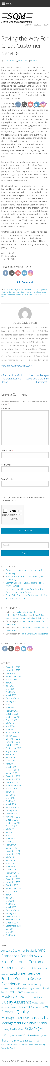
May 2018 (10, 798)
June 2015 (10, 897)
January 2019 (11, 773)
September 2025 (13, 676)
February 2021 (12, 711)
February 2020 (12, 732)
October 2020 (12, 714)
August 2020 (11, 720)
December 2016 (13, 851)
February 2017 (12, 844)
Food (46, 988)
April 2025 (10, 692)
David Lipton (23, 61)
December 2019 (13, 738)
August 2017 (11, 826)
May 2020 (10, 726)
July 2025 (10, 682)
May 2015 (10, 901)
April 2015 (10, 904)
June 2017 (10, 832)
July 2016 (10, 857)
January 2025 (11, 701)
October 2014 (12, 922)
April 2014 (10, 935)
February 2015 (12, 910)
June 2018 (10, 795)
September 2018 (13, 785)
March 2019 (11, 767)
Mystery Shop (6, 294)
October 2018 (12, 782)
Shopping (5, 1029)
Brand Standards (10, 289)
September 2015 (13, 888)
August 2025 (11, 679)
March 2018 (11, 804)
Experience (10, 983)
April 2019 (10, 763)
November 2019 (13, 742)
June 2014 (10, 929)
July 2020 (10, 723)
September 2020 (13, 717)
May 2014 (10, 932)
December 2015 (13, 879)
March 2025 (11, 695)
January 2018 (11, 810)
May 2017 (10, 835)
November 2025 (13, 670)
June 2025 (10, 685)
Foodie (4, 992)
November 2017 (13, 816)
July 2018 (10, 792)
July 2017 (10, 829)
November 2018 (13, 779)
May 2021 (10, 704)
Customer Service (8, 292)
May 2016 (10, 863)
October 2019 (12, 745)
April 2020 (10, 729)
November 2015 (13, 882)
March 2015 (11, 907)
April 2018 (10, 801)
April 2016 (10, 866)
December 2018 (13, 776)
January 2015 (11, 913)
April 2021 (10, 707)
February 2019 (12, 770)
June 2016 (10, 860)
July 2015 (10, 894)
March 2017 (11, 841)
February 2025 (12, 698)
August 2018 (11, 788)
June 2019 (10, 757)
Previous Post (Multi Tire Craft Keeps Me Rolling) (12, 378)
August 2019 (11, 751)
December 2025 (13, 667)
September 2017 (13, 823)
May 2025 (10, 689)
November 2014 (13, 919)
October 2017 (12, 820)
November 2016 (13, 854)
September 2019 (13, 748)
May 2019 (10, 760)
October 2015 (12, 885)
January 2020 (11, 735)
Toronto (7, 1040)
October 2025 (12, 673)
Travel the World (8, 1048)
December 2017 (13, 813)
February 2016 (12, 873)
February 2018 (12, 807)
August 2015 (11, 891)
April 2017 (10, 838)
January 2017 (11, 848)
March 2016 (11, 869)
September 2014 (13, 925)
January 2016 (11, 876)
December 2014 (13, 916)
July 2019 (10, 754)
